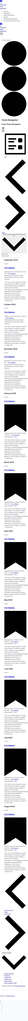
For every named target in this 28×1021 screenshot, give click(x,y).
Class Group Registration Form (11, 20)
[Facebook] (1, 2)
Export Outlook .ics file (10, 983)
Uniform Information (8, 15)
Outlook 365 (7, 977)
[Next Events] (15, 229)
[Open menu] (1, 33)
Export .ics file (8, 981)
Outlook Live (7, 979)
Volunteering (6, 13)
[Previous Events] (15, 194)
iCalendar (7, 975)
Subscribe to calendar (6, 952)
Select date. (5, 254)
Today (3, 232)
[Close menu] (0, 1001)
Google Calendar (9, 973)
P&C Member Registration (10, 18)
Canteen (5, 17)
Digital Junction (10, 996)
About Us (6, 11)
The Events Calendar (19, 986)
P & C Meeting (9, 268)
